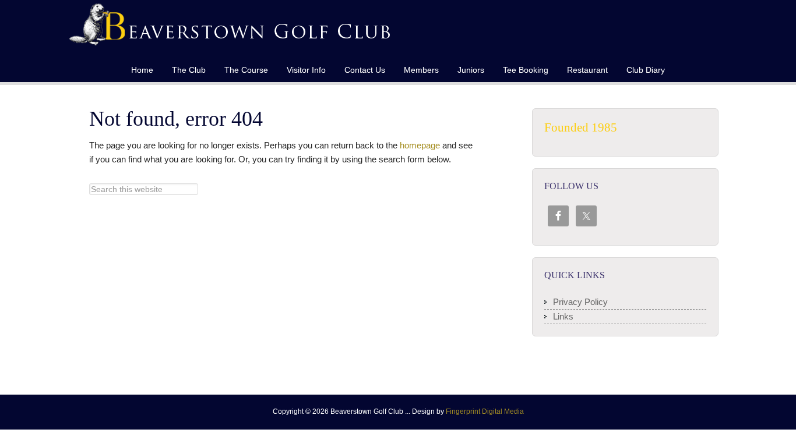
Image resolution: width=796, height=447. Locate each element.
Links (563, 316)
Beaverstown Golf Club (232, 29)
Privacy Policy (580, 302)
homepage (420, 145)
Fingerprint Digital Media (485, 411)
